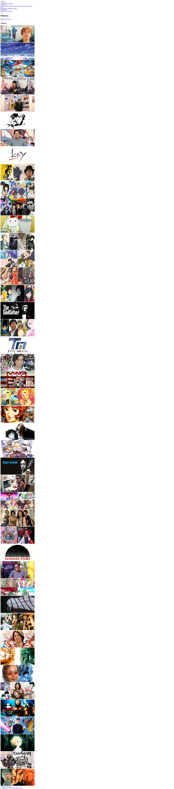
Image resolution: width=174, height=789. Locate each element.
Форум (2, 6)
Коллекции (10, 6)
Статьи (24, 6)
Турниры (10, 8)
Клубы (5, 6)
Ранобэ (11, 3)
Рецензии (20, 6)
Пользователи (29, 6)
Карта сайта (19, 787)
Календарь (14, 8)
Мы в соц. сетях (8, 11)
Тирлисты (15, 6)
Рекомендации (4, 8)
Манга (7, 3)
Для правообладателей (11, 787)
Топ (5, 3)
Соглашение (3, 787)
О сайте (2, 11)
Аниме (2, 3)
